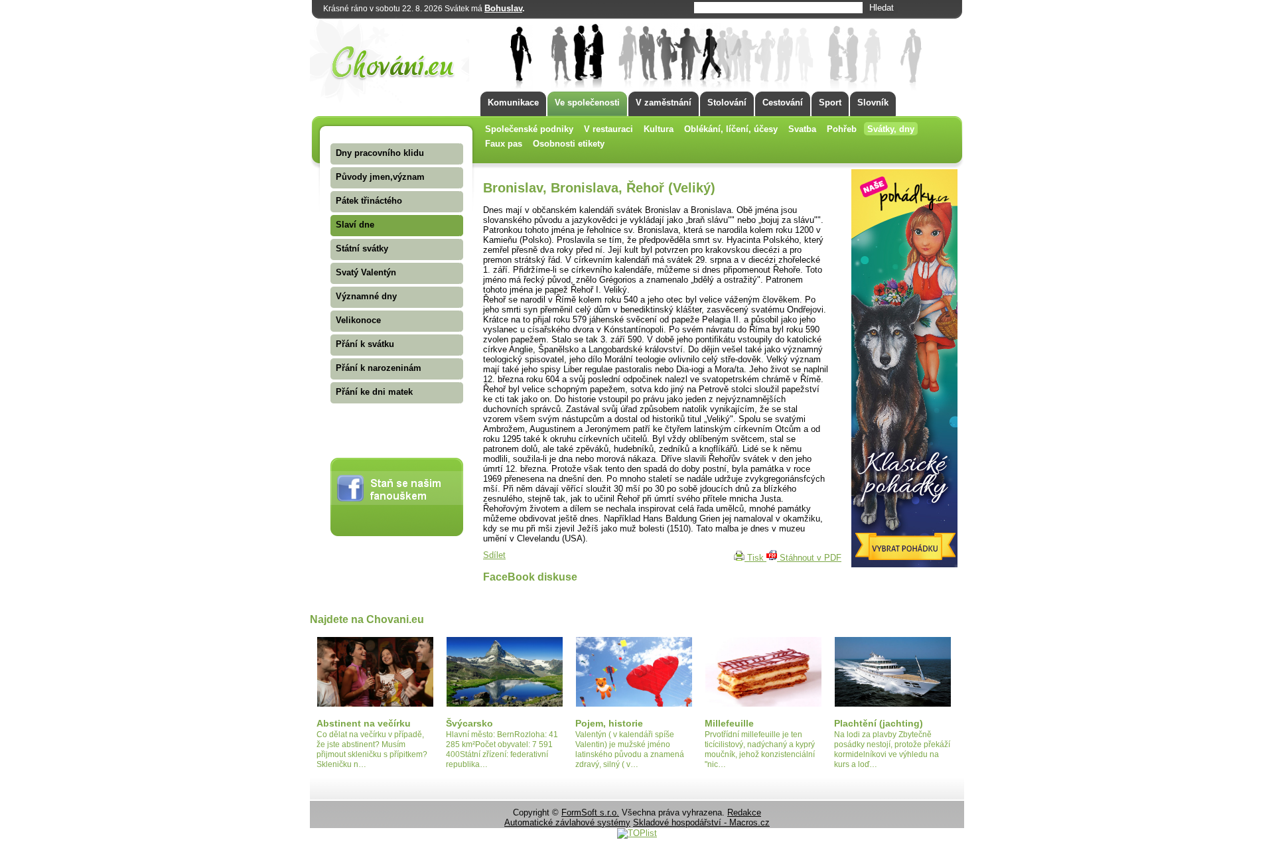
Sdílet (494, 555)
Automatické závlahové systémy (567, 822)
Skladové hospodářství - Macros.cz (701, 822)
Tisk (755, 558)
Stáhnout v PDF (809, 558)
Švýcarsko (469, 723)
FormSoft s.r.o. (590, 812)
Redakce (744, 812)
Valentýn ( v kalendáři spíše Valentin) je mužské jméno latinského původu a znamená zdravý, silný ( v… (629, 749)
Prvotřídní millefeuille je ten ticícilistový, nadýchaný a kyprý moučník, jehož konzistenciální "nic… (760, 749)
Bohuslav (503, 8)
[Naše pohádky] (904, 564)
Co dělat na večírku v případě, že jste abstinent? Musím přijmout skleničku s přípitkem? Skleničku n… (372, 749)
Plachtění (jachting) (878, 723)
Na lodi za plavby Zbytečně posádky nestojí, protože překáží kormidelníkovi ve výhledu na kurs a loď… (892, 749)
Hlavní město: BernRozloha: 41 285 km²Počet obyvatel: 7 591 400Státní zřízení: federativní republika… (502, 749)
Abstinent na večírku (364, 723)
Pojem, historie (609, 723)
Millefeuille (729, 723)
